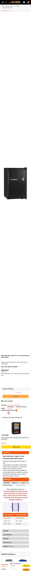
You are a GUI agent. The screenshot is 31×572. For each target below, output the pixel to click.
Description (6, 452)
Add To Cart (16, 447)
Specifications (7, 534)
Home (3, 6)
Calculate (15, 396)
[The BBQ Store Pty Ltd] (15, 2)
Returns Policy (7, 542)
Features (5, 531)
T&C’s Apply (4, 363)
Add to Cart (26, 565)
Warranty (6, 538)
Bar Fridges (17, 6)
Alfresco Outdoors (9, 6)
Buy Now (26, 569)
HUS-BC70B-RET (6, 10)
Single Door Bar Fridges (7, 7)
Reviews (5, 546)
